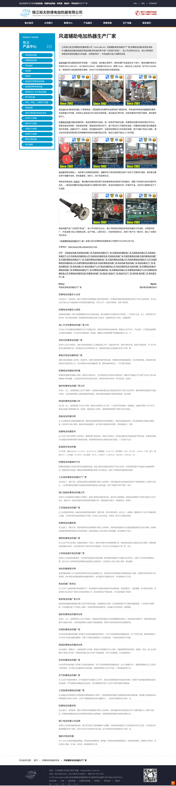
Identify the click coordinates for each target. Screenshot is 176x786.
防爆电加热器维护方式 (69, 462)
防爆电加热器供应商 (77, 273)
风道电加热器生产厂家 (102, 253)
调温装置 (29, 108)
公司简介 (48, 23)
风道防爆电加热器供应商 (86, 263)
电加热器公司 (78, 267)
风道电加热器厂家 (84, 253)
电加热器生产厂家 (145, 263)
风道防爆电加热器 (131, 256)
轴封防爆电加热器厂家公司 (72, 386)
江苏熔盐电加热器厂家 (69, 507)
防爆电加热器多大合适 (69, 294)
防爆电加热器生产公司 (137, 270)
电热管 (61, 172)
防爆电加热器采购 (67, 705)
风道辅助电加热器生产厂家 (72, 241)
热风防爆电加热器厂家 (69, 660)
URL (135, 3)
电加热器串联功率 (67, 568)
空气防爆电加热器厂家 (69, 675)
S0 (50, 784)
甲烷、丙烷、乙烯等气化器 (36, 102)
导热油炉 (62, 110)
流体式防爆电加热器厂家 (70, 340)
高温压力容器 (31, 134)
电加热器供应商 (123, 267)
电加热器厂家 (131, 263)
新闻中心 (68, 23)
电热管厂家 (143, 273)
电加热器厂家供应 (67, 584)
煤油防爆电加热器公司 (69, 401)
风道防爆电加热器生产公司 (139, 260)
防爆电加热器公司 (119, 270)
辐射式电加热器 (66, 736)
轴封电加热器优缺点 (148, 287)
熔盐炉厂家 (113, 273)
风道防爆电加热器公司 (117, 260)
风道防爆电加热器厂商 (107, 263)
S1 (56, 784)
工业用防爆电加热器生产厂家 (73, 477)
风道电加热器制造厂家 (121, 253)
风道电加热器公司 (139, 253)
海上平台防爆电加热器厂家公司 (74, 325)
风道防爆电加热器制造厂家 (96, 260)
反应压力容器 (31, 118)
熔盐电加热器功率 (67, 416)
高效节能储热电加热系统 (35, 113)
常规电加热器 (31, 55)
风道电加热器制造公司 (80, 256)
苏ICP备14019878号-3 (114, 777)
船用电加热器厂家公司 (69, 599)
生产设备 (127, 23)
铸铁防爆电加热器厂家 (69, 538)
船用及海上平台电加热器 (35, 92)
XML (143, 3)
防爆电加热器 (64, 122)
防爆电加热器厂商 (94, 273)
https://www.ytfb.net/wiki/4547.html (82, 247)
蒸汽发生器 (30, 97)
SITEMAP (153, 3)
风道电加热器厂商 (115, 256)
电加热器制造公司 (108, 267)
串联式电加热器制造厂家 (70, 355)
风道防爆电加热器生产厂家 (72, 260)
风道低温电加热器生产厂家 (70, 287)
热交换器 (29, 144)
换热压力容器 (31, 123)
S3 (69, 784)
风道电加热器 (70, 253)
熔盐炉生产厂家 (125, 273)
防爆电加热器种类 (67, 523)
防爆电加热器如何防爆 (69, 370)
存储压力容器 (31, 129)
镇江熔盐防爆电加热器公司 (72, 492)
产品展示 (88, 23)
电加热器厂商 (136, 267)
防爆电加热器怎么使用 (69, 309)
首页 (36, 760)
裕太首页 (29, 23)
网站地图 (52, 781)
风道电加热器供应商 (99, 256)
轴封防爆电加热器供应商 (70, 614)
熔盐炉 (77, 182)
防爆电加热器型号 (67, 431)
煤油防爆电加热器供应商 (70, 645)
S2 (63, 784)
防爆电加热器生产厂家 (82, 270)
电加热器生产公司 (92, 267)
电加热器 (62, 63)
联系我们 (146, 23)
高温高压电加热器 (67, 447)
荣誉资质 (107, 23)
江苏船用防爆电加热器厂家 (72, 690)
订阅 (62, 781)
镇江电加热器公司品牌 (69, 721)
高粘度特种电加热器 (33, 87)
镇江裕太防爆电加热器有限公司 (51, 13)
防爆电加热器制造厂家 (101, 270)
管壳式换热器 (31, 139)
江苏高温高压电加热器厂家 (72, 553)
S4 (75, 784)
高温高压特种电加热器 (34, 81)
